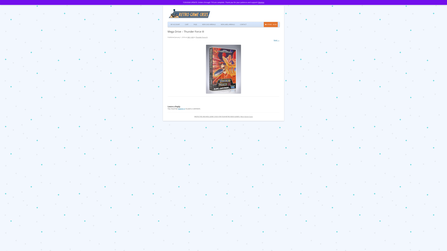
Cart (186, 24)
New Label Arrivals (228, 24)
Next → (276, 40)
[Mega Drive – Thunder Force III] (223, 69)
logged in (181, 109)
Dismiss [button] (261, 2)
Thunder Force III (202, 37)
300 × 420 (190, 37)
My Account (175, 24)
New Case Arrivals (209, 24)
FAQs (195, 24)
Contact (243, 24)
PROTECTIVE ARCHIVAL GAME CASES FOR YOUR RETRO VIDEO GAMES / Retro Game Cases (223, 117)
